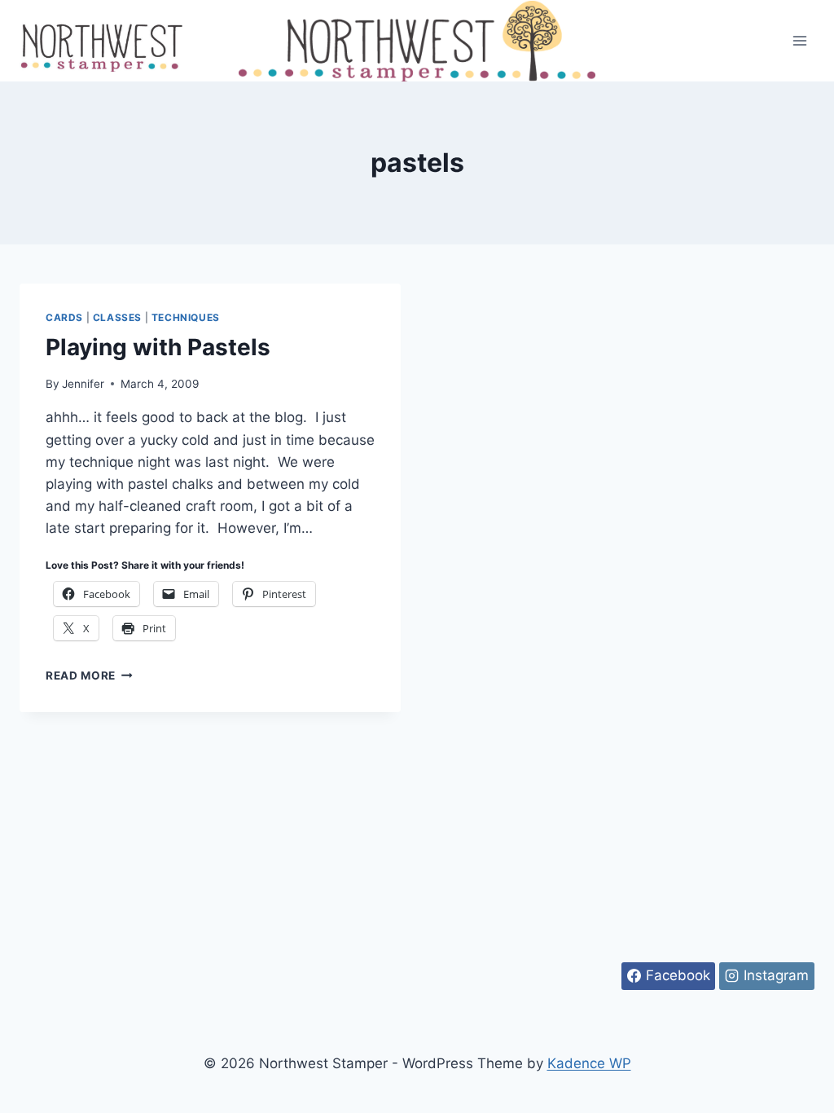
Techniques (185, 317)
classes (117, 317)
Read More (89, 675)
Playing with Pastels (158, 347)
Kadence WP (589, 1063)
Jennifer (83, 383)
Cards (64, 317)
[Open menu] (799, 40)
